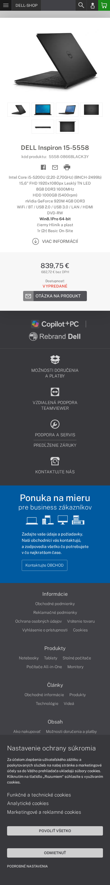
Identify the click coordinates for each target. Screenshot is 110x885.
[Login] (92, 5)
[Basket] (104, 5)
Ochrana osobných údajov (38, 621)
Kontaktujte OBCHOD (44, 565)
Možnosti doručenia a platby (71, 731)
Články (55, 685)
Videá (69, 703)
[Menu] (6, 5)
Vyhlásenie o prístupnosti (45, 630)
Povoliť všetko (55, 830)
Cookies (80, 630)
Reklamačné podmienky (55, 612)
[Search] (81, 5)
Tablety (50, 658)
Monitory (75, 666)
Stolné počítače (77, 658)
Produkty (55, 648)
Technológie (47, 703)
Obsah (55, 721)
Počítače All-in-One (44, 666)
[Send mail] (55, 167)
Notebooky (29, 658)
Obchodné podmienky (55, 603)
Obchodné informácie (44, 694)
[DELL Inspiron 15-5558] (55, 60)
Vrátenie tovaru (81, 621)
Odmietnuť (55, 853)
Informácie (55, 594)
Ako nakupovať (27, 731)
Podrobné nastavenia (27, 866)
